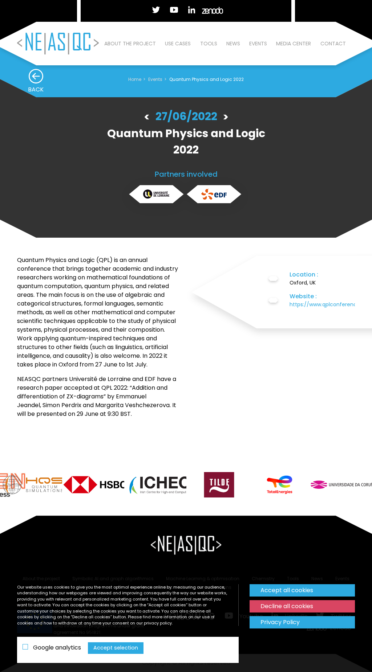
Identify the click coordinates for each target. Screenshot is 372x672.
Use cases (178, 43)
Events (258, 43)
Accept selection (115, 647)
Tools (208, 43)
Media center (293, 43)
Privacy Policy (280, 622)
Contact (333, 43)
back (36, 89)
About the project (130, 43)
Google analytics (56, 647)
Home (134, 79)
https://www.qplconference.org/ (331, 304)
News (233, 43)
